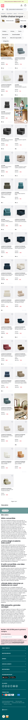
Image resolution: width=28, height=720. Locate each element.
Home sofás (5, 510)
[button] (25, 5)
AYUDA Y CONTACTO (6, 648)
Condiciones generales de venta (8, 701)
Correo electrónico (6, 634)
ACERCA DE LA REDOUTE (6, 664)
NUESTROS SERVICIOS (6, 653)
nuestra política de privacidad (18, 642)
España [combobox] (5, 709)
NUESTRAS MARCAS (5, 669)
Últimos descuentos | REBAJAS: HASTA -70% (14, 1)
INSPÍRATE (4, 658)
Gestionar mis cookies (8, 704)
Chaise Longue (20, 13)
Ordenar (4, 31)
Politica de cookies (18, 701)
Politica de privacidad (6, 702)
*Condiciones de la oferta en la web (18, 702)
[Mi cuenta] (21, 5)
